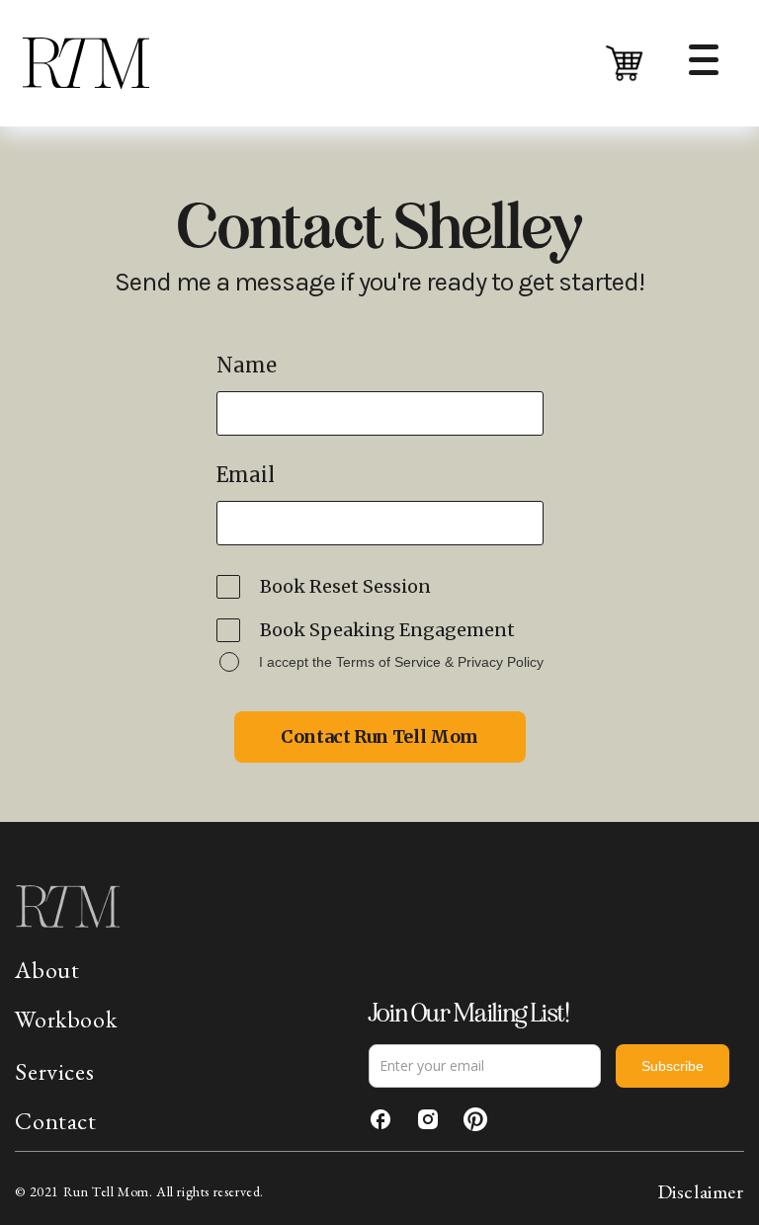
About (47, 970)
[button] (623, 62)
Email (245, 475)
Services (54, 1072)
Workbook (66, 1019)
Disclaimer (700, 1191)
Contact (55, 1121)
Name (246, 365)
